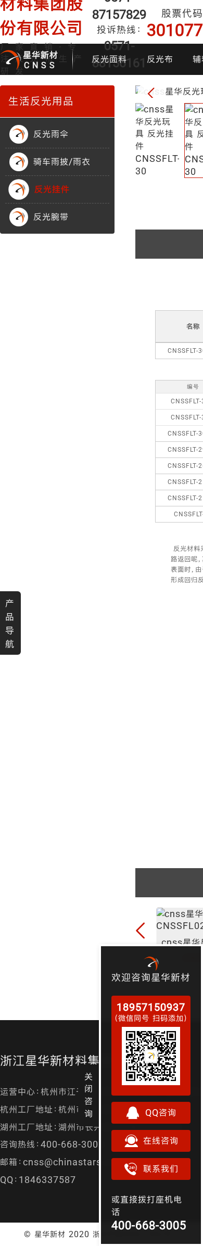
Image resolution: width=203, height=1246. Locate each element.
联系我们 (161, 1168)
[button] (151, 94)
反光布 (160, 59)
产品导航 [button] (10, 623)
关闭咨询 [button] (88, 1095)
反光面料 (109, 59)
